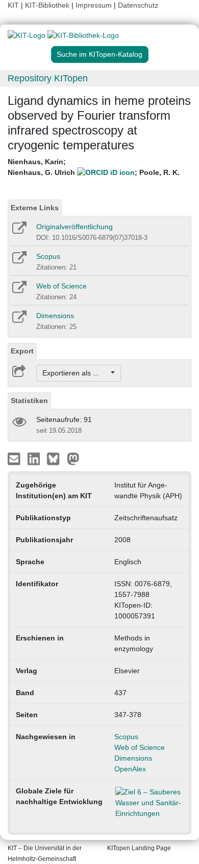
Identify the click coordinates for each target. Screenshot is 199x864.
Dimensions (55, 316)
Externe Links (35, 208)
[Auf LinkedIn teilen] (34, 458)
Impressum (94, 5)
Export (22, 351)
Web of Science (61, 286)
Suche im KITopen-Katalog (99, 54)
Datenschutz (138, 5)
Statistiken (29, 400)
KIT (13, 5)
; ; (94, 167)
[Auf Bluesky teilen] (56, 458)
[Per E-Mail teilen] (15, 458)
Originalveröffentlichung (74, 227)
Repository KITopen (48, 78)
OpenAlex (130, 769)
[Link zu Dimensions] (19, 320)
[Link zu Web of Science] (19, 290)
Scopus (48, 256)
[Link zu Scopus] (19, 261)
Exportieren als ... (75, 373)
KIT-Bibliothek (48, 5)
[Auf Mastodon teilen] (73, 458)
